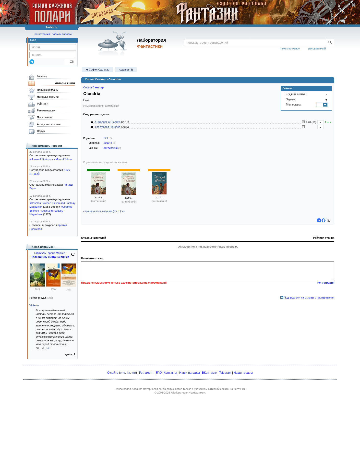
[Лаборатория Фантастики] (113, 43)
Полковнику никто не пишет (50, 256)
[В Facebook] (323, 220)
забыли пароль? (62, 34)
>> (48, 348)
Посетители (44, 117)
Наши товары (243, 372)
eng (122, 372)
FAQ (159, 372)
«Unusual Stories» (40, 159)
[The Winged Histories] (159, 193)
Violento (34, 305)
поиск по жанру (290, 48)
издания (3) (126, 69)
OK (70, 62)
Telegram (225, 372)
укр (134, 372)
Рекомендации (46, 110)
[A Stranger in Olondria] (98, 193)
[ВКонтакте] (319, 220)
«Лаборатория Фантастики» (188, 392)
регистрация (42, 34)
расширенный (317, 48)
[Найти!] (330, 42)
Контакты (170, 372)
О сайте (112, 372)
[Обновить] (73, 256)
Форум (41, 131)
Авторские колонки (48, 124)
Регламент (146, 372)
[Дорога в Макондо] (37, 285)
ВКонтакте (209, 372)
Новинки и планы (47, 89)
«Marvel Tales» (63, 159)
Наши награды (189, 372)
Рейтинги (42, 103)
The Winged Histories (107, 126)
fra (128, 372)
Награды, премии (48, 96)
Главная (42, 76)
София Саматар (93, 87)
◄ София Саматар (97, 69)
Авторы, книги (65, 83)
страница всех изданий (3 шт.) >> (104, 211)
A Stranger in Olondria (107, 121)
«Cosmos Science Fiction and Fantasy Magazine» (50, 210)
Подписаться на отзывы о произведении (309, 297)
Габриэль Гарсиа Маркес (49, 252)
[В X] (328, 220)
